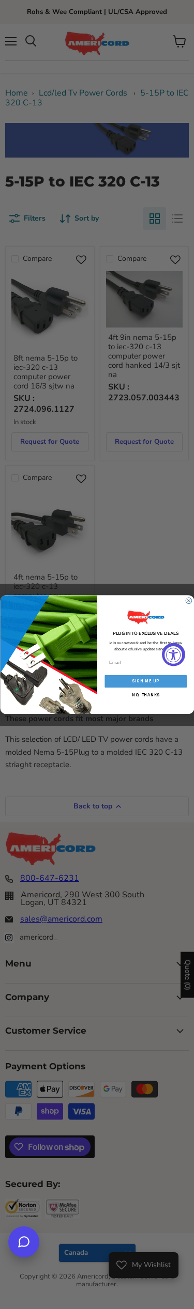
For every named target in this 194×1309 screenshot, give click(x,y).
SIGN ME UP (145, 680)
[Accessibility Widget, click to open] (173, 654)
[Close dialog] (189, 601)
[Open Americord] (23, 1241)
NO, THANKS (145, 694)
